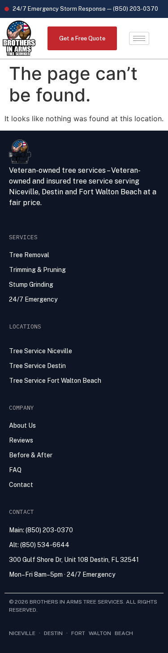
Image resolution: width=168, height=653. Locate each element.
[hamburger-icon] (139, 38)
